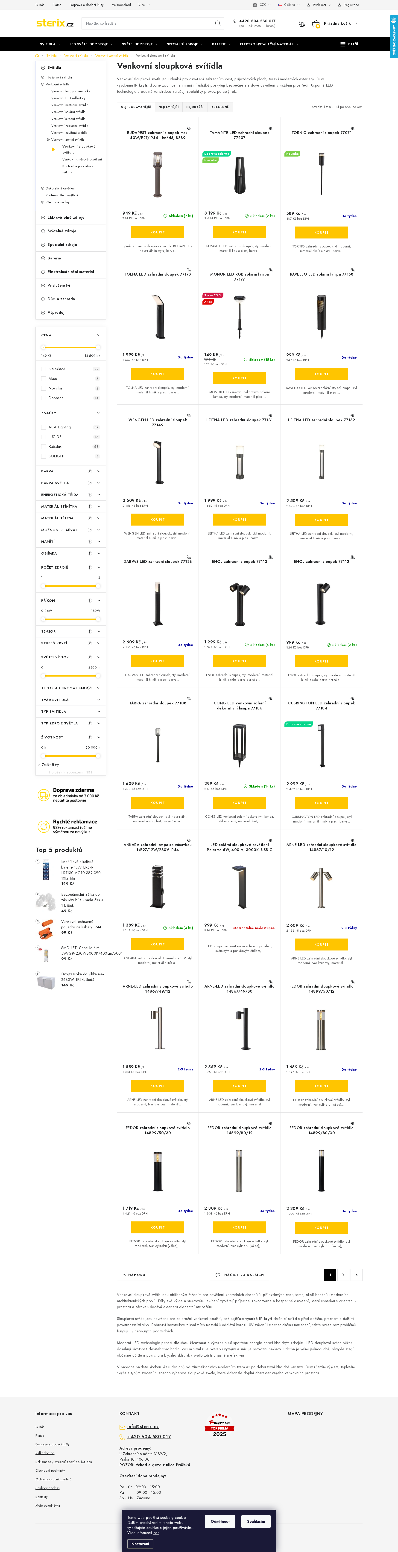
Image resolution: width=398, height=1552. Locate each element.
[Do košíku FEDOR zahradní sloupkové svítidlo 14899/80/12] (239, 1227)
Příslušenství (59, 285)
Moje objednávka (47, 1505)
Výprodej (56, 312)
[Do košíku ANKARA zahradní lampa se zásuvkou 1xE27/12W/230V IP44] (157, 944)
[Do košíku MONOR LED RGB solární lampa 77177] (239, 378)
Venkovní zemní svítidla (68, 139)
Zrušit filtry (50, 764)
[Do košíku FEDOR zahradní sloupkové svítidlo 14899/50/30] (157, 1227)
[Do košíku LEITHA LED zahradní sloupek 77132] (321, 520)
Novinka (73, 388)
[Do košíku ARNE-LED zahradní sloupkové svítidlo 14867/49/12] (157, 1086)
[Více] (349, 44)
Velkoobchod (121, 5)
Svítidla (54, 67)
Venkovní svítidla (58, 84)
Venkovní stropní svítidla (68, 118)
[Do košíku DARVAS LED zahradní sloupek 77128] (157, 661)
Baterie (54, 258)
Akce (73, 378)
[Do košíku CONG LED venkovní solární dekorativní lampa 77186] (239, 803)
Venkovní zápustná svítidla (69, 125)
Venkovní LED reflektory (68, 98)
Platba (57, 5)
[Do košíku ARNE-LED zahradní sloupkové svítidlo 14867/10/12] (321, 944)
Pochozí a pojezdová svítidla (77, 169)
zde (156, 1532)
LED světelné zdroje (66, 217)
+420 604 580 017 (257, 21)
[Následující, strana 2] (343, 1275)
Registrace (351, 5)
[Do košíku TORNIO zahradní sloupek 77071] (321, 232)
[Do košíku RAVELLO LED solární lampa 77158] (321, 374)
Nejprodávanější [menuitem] (136, 107)
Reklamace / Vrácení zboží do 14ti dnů (63, 1461)
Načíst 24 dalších (243, 1275)
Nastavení (140, 1543)
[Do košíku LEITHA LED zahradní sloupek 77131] (239, 520)
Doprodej (73, 398)
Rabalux (73, 446)
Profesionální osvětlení (62, 195)
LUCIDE (73, 436)
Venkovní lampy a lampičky (70, 91)
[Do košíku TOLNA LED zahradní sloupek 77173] (157, 374)
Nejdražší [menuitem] (195, 107)
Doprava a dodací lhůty (87, 5)
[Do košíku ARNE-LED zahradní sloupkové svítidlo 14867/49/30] (239, 1086)
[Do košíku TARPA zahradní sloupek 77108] (157, 803)
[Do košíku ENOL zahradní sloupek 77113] (239, 661)
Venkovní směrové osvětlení (82, 159)
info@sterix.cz (143, 1427)
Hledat (217, 23)
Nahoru (137, 1275)
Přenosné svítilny (58, 202)
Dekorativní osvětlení (61, 188)
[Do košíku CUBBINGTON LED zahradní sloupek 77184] (321, 803)
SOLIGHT (73, 456)
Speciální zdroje (62, 244)
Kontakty (41, 1496)
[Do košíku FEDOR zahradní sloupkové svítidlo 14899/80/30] (321, 1228)
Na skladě (73, 369)
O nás (39, 5)
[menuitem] (50, 44)
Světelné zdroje (62, 231)
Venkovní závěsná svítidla (69, 132)
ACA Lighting (73, 427)
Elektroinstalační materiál (71, 271)
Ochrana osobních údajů (53, 1479)
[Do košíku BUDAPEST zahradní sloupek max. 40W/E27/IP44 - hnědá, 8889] (157, 232)
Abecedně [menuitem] (220, 107)
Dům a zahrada (61, 299)
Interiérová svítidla (59, 77)
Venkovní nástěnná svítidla (69, 105)
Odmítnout (220, 1521)
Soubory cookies (47, 1488)
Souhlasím (256, 1521)
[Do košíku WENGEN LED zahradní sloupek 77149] (157, 520)
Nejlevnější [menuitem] (169, 107)
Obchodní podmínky (50, 1470)
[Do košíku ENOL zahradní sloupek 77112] (321, 661)
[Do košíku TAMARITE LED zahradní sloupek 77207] (239, 232)
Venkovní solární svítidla (68, 112)
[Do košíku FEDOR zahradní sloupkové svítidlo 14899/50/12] (321, 1086)
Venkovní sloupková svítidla (79, 149)
